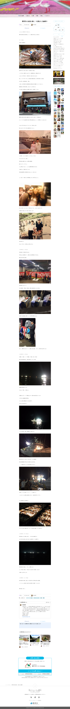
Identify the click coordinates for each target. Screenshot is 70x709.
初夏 (62, 38)
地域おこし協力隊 (59, 61)
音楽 (57, 59)
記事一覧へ (48, 602)
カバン (62, 65)
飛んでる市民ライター (59, 86)
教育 (37, 15)
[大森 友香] (62, 99)
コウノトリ (58, 55)
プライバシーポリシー (33, 700)
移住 (54, 51)
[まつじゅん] (62, 126)
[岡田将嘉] (58, 99)
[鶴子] (62, 119)
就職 (54, 61)
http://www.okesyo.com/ (26, 616)
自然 (54, 55)
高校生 (55, 58)
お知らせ (28, 15)
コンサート (60, 39)
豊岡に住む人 (62, 51)
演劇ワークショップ (57, 38)
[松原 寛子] (62, 129)
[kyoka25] (58, 136)
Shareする (27, 28)
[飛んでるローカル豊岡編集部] (55, 93)
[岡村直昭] (58, 93)
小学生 (59, 42)
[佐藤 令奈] (62, 122)
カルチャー (48, 15)
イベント (60, 68)
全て (22, 15)
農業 (62, 62)
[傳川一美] (58, 129)
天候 (61, 46)
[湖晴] (55, 136)
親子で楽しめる (56, 41)
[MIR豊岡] (62, 102)
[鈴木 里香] (62, 132)
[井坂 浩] (58, 106)
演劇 (61, 58)
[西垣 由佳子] (62, 116)
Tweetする (43, 28)
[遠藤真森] (55, 116)
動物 (62, 48)
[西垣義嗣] (58, 89)
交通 (59, 65)
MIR (60, 59)
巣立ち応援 (62, 49)
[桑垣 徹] (58, 126)
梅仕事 (55, 39)
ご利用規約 (39, 700)
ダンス (55, 59)
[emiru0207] (58, 132)
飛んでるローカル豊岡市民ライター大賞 (58, 45)
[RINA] (55, 122)
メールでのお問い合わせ (34, 671)
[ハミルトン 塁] (55, 119)
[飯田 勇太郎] (55, 96)
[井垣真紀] (55, 89)
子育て (58, 56)
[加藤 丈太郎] (62, 112)
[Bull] (62, 96)
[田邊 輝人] (62, 106)
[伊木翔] (62, 93)
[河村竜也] (55, 102)
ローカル (55, 52)
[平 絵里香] (58, 96)
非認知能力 (56, 42)
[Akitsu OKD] (55, 99)
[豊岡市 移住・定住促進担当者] (55, 106)
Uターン (57, 51)
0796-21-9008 (43, 674)
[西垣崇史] (62, 89)
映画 (63, 58)
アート (58, 58)
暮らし (42, 15)
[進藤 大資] (58, 119)
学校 (61, 56)
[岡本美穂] (58, 102)
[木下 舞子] (58, 109)
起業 (62, 59)
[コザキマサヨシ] (55, 129)
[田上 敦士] (62, 109)
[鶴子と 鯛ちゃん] (55, 112)
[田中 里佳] (55, 126)
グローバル (56, 65)
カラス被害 (56, 46)
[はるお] (55, 132)
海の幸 (55, 56)
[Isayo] (58, 116)
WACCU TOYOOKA (57, 48)
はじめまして (56, 68)
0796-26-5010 (27, 674)
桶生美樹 (34, 24)
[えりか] (55, 109)
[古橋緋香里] (58, 112)
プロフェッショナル (57, 62)
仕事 (33, 15)
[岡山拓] (58, 122)
